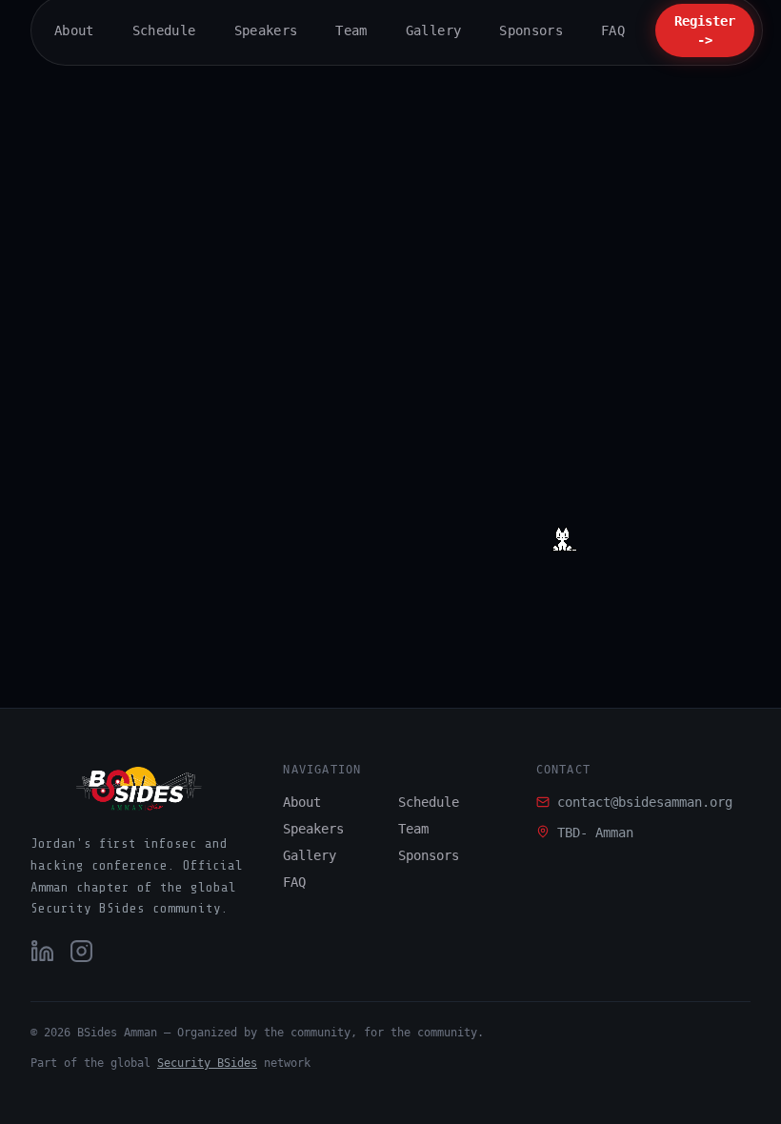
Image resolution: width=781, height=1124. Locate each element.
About (302, 802)
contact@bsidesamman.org (644, 802)
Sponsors (428, 855)
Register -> (704, 30)
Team (413, 828)
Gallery (309, 855)
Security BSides (207, 1063)
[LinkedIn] (42, 951)
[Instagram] (81, 951)
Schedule (428, 802)
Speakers (313, 828)
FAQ (294, 882)
